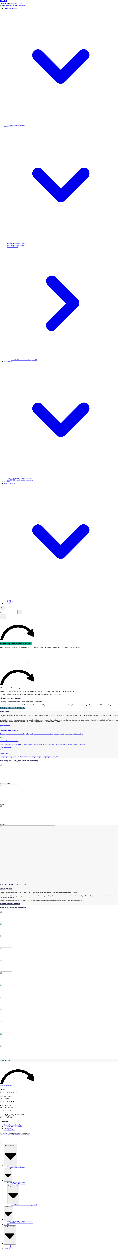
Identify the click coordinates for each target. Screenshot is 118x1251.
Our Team (10, 602)
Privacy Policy (24, 1135)
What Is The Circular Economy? (16, 125)
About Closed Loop (9, 1130)
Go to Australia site (16, 3)
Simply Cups (7, 1128)
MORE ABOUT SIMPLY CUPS (10, 904)
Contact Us (7, 603)
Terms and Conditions (13, 1135)
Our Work (7, 481)
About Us (10, 600)
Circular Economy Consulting (16, 243)
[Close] (0, 1142)
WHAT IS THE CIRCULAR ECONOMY (12, 708)
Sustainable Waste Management (16, 245)
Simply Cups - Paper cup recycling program (20, 478)
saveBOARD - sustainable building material (24, 360)
